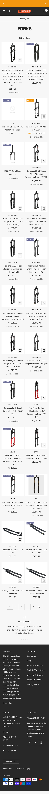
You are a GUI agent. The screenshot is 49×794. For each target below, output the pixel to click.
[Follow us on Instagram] (41, 742)
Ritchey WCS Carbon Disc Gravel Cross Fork (36, 592)
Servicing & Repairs (35, 665)
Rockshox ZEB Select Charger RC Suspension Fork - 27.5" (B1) (36, 269)
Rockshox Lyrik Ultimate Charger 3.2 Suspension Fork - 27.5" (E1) (13, 363)
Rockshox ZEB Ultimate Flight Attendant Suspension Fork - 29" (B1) (36, 174)
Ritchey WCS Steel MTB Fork (13, 551)
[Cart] (44, 11)
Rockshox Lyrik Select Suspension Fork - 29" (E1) (36, 362)
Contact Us (31, 656)
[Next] (39, 607)
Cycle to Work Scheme (36, 670)
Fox (12, 123)
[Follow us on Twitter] (35, 742)
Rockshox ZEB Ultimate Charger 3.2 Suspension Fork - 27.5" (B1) (36, 221)
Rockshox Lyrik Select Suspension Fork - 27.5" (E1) (13, 411)
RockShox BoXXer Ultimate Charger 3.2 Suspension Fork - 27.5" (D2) (13, 459)
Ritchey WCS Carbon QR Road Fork (36, 551)
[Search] (9, 11)
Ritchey (12, 546)
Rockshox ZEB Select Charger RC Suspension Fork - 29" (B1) (12, 269)
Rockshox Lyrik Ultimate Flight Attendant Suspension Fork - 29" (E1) (13, 316)
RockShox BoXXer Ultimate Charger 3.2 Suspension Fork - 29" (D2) (36, 412)
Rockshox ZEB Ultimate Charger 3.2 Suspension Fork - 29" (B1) (12, 221)
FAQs (29, 660)
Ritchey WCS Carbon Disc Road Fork (12, 592)
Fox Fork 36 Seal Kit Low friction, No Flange (12, 128)
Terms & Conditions (35, 679)
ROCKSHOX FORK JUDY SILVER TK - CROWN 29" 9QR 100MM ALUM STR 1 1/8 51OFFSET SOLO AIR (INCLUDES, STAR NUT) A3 (12, 77)
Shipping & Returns (35, 675)
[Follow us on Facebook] (30, 742)
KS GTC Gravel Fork (12, 171)
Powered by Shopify (23, 769)
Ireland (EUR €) (10, 761)
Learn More (7, 703)
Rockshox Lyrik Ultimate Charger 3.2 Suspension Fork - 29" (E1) (36, 316)
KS (13, 167)
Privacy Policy (33, 684)
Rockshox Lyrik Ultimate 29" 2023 (36, 128)
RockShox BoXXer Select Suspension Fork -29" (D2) (36, 456)
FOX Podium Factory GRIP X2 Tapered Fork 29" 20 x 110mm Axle (36, 505)
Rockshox (12, 67)
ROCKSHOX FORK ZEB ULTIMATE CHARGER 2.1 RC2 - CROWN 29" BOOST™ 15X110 (36, 74)
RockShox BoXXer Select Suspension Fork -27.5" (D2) (12, 505)
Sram (36, 404)
